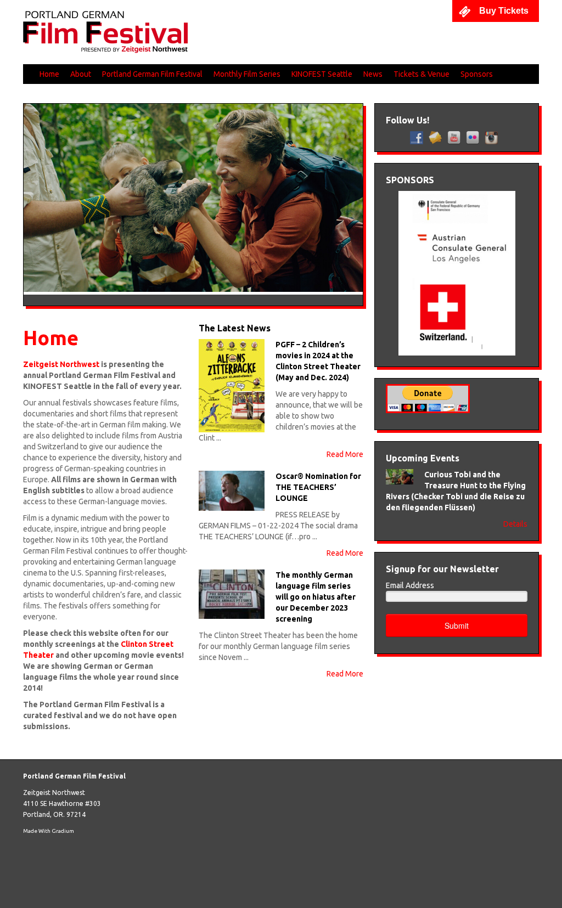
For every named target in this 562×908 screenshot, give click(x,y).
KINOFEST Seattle (321, 74)
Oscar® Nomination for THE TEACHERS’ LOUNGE (318, 487)
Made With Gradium (48, 831)
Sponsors (476, 74)
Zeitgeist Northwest (54, 792)
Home (49, 74)
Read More (345, 454)
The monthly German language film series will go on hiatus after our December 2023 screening (316, 597)
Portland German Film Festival (152, 74)
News (373, 74)
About (80, 74)
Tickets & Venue (421, 74)
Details (515, 524)
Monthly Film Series (246, 74)
